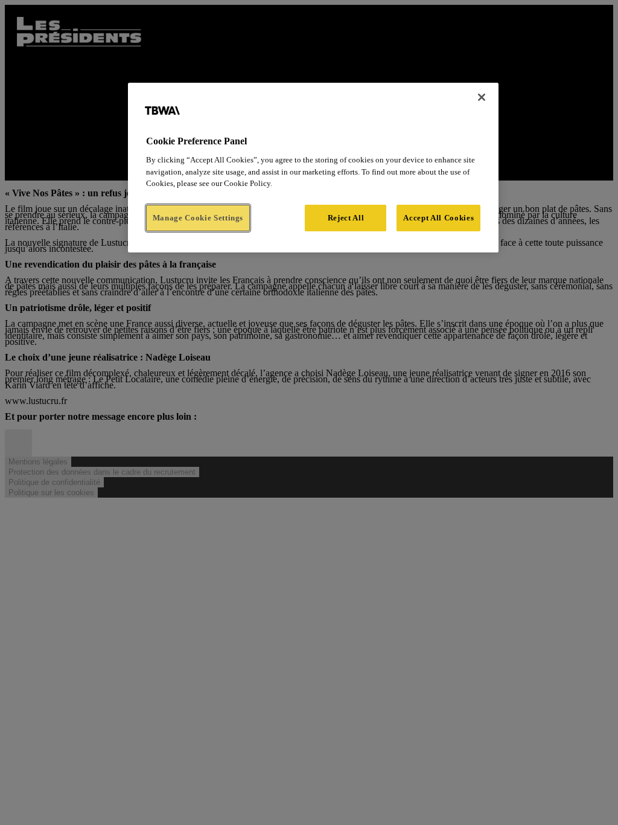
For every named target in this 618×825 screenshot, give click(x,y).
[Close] (481, 97)
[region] (313, 167)
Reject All (346, 217)
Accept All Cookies (438, 217)
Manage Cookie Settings (198, 217)
